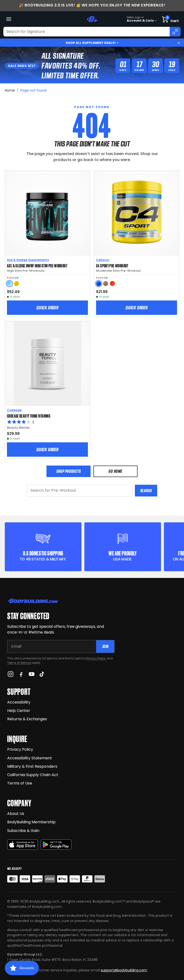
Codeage (14, 410)
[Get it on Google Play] (56, 844)
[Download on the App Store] (22, 844)
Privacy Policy (96, 658)
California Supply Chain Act (32, 775)
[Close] (179, 43)
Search (146, 490)
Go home (115, 471)
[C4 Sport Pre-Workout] (136, 213)
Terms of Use (19, 783)
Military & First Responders (32, 766)
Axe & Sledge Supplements (28, 260)
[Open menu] (8, 19)
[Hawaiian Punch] (112, 283)
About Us (15, 813)
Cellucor (102, 260)
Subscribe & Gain (23, 830)
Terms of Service (19, 663)
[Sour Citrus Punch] (16, 283)
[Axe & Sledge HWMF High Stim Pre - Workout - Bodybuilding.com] (47, 213)
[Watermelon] (105, 283)
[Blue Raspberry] (98, 283)
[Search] (175, 31)
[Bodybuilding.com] (92, 19)
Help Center (18, 710)
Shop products (68, 471)
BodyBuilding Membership (31, 822)
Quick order (47, 308)
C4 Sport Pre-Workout (112, 265)
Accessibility (18, 702)
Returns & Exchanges (27, 719)
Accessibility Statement (29, 758)
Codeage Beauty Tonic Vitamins (28, 416)
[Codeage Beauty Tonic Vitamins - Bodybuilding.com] (47, 363)
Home (10, 90)
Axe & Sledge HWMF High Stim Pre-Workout (37, 265)
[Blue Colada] (9, 283)
